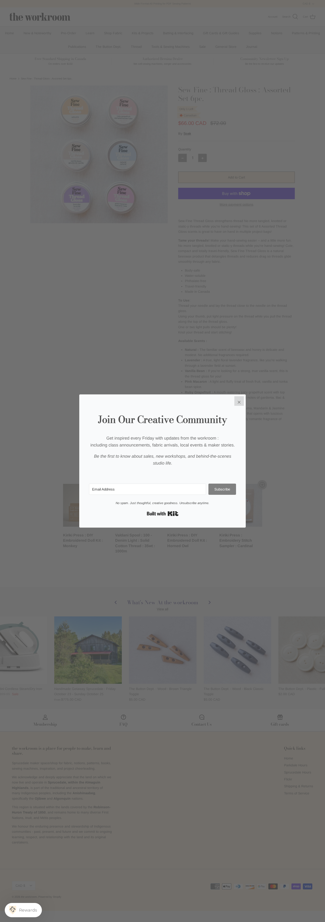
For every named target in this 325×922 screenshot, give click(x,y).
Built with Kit (162, 513)
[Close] (239, 401)
